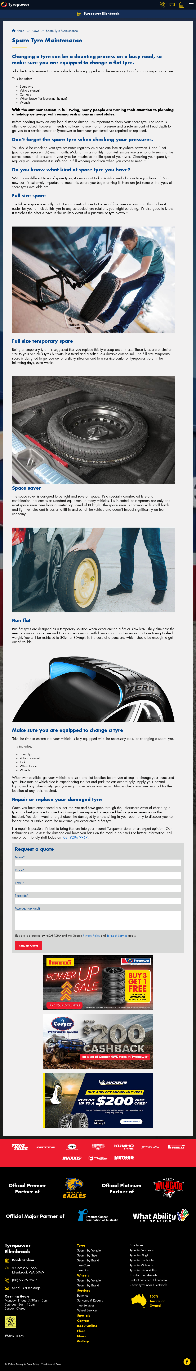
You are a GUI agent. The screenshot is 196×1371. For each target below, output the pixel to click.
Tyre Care (83, 1265)
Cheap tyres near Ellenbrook (148, 1285)
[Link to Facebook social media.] (187, 1361)
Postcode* (21, 896)
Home (20, 31)
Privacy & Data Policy (27, 1364)
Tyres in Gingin (139, 1255)
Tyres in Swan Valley (143, 1270)
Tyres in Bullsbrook (142, 1250)
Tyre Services (85, 1305)
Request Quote (28, 945)
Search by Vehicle (89, 1250)
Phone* (19, 870)
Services (83, 1290)
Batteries (82, 1296)
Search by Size (87, 1255)
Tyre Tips (83, 1270)
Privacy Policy (91, 936)
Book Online (87, 1326)
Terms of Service (117, 936)
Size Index (136, 1245)
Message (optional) (27, 908)
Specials (83, 1315)
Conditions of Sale (51, 1364)
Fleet (81, 1331)
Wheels (83, 1275)
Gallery (83, 1341)
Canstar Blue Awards (143, 1275)
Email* (19, 883)
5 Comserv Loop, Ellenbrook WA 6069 (28, 1270)
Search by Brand (88, 1260)
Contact (83, 1321)
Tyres (81, 1245)
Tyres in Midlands (141, 1265)
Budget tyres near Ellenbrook (148, 1280)
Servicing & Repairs (90, 1300)
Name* (20, 857)
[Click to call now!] (162, 5)
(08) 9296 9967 (75, 837)
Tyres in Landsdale (142, 1260)
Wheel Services (87, 1310)
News (81, 1336)
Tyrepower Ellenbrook (101, 13)
